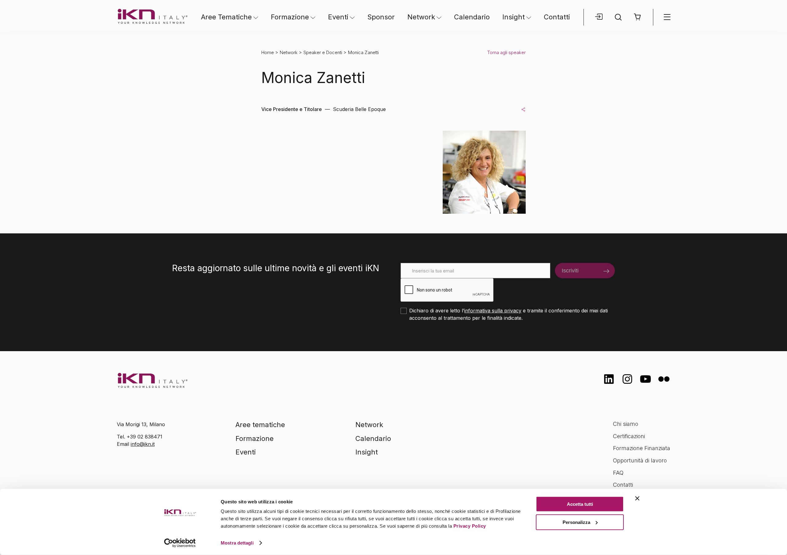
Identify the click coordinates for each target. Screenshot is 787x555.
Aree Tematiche (226, 17)
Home (267, 52)
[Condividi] (523, 109)
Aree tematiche (260, 425)
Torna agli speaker (506, 52)
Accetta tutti (580, 504)
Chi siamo (625, 424)
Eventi (338, 17)
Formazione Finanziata (641, 448)
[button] (637, 17)
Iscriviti (570, 271)
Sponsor (381, 17)
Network (421, 17)
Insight (513, 17)
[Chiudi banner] (637, 498)
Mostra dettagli (237, 542)
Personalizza (576, 522)
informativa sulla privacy (492, 310)
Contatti (557, 17)
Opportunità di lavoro (640, 460)
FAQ (618, 473)
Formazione (290, 17)
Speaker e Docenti (322, 52)
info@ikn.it (143, 444)
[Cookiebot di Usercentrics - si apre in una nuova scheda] (180, 543)
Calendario (472, 17)
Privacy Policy (469, 526)
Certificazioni (629, 436)
